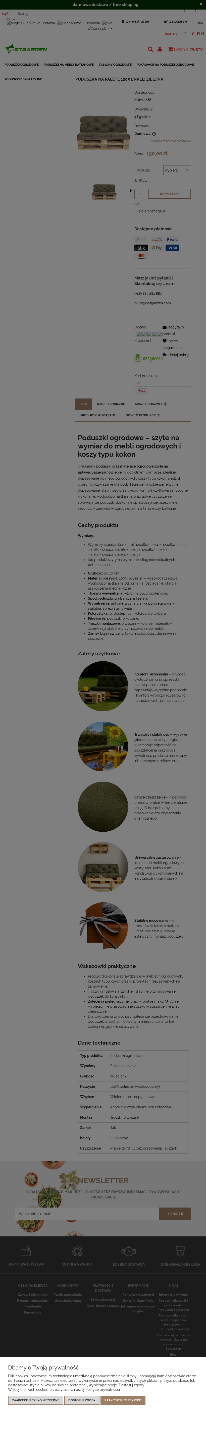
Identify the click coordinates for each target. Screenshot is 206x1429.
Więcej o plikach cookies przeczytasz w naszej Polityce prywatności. (64, 1390)
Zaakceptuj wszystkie (123, 1400)
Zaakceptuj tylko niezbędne (35, 1400)
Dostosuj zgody (81, 1400)
